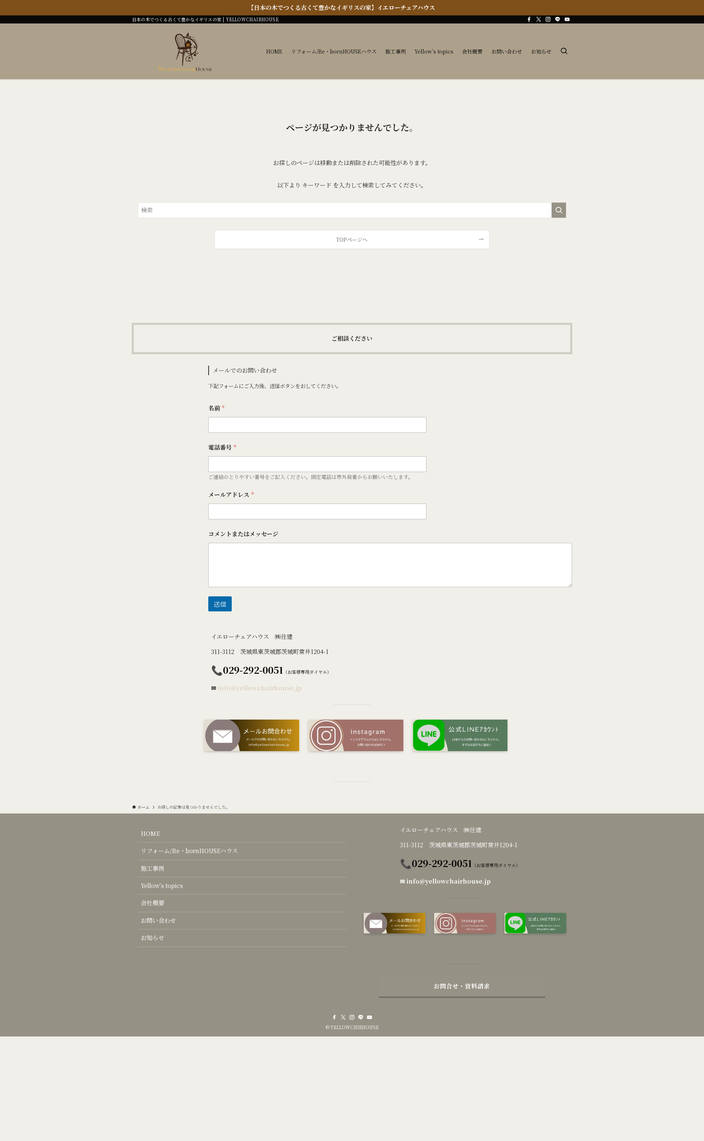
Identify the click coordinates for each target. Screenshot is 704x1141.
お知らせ (152, 937)
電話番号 (222, 447)
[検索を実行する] (558, 210)
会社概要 (152, 903)
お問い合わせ (158, 920)
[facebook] (529, 19)
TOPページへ (351, 239)
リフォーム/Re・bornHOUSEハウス (189, 850)
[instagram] (548, 19)
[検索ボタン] (564, 51)
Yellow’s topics (162, 885)
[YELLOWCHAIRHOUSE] (188, 51)
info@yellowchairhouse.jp (259, 688)
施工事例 (152, 868)
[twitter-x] (538, 19)
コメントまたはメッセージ (243, 533)
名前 (216, 408)
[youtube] (567, 19)
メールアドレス (231, 494)
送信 (220, 603)
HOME (150, 833)
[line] (557, 19)
